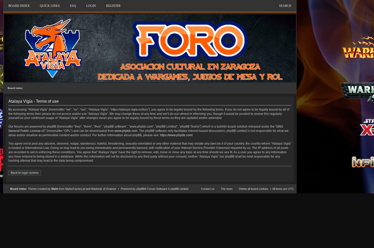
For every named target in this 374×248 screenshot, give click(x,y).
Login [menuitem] (91, 6)
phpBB (140, 188)
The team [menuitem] (227, 188)
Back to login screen (25, 173)
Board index (15, 88)
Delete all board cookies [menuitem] (253, 188)
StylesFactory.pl (75, 188)
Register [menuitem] (113, 6)
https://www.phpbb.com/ (176, 135)
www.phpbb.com (125, 131)
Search (285, 6)
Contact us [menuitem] (207, 188)
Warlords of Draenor (103, 188)
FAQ (73, 6)
